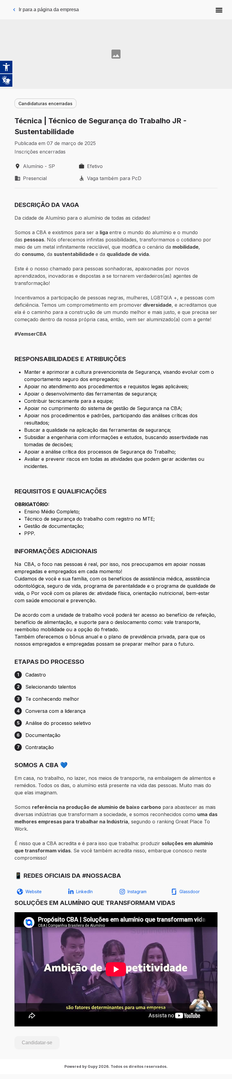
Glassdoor (189, 891)
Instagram (137, 891)
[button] (219, 9)
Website (33, 891)
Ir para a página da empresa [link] (49, 9)
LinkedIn (84, 891)
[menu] (219, 9)
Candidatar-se (37, 1042)
